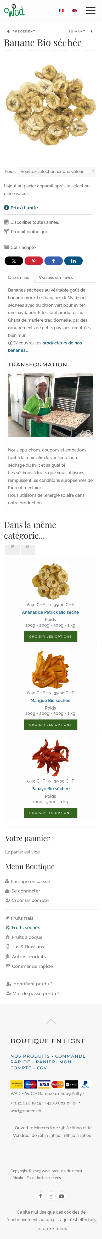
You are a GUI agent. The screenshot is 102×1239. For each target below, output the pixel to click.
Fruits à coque (27, 937)
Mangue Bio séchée (51, 700)
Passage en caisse (30, 881)
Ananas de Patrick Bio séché (50, 612)
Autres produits (29, 956)
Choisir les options (50, 636)
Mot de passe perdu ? (36, 993)
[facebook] (40, 1196)
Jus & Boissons (28, 946)
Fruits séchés (26, 927)
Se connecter (26, 891)
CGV (42, 1067)
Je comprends (52, 1229)
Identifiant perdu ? (33, 983)
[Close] (95, 1221)
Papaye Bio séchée (50, 788)
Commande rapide (32, 966)
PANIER (46, 1061)
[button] (92, 10)
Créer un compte (30, 900)
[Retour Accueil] (14, 10)
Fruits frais (22, 918)
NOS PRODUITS (30, 1056)
